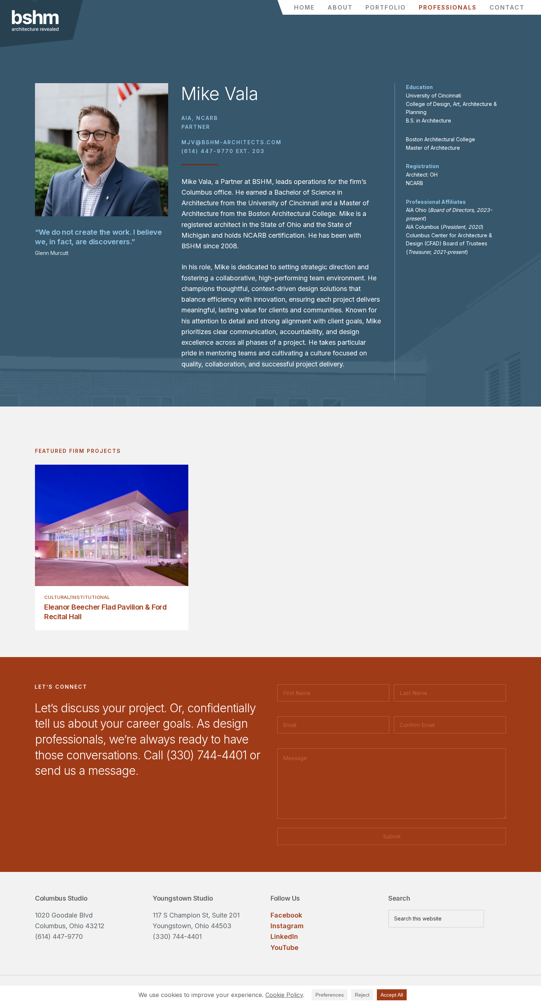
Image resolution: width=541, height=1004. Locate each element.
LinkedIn (284, 936)
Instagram (287, 926)
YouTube (284, 947)
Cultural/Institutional (77, 597)
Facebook (286, 915)
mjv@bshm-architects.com (231, 142)
